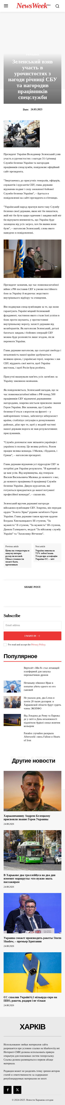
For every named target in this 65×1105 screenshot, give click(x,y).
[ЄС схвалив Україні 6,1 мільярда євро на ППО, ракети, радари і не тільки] (32, 972)
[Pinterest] (36, 596)
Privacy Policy (38, 644)
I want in (30, 636)
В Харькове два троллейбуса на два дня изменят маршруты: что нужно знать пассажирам (29, 878)
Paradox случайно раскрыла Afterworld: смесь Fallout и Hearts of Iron (42, 737)
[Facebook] (20, 596)
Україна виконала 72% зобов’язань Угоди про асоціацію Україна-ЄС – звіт (46, 554)
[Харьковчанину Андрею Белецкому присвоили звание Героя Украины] (32, 791)
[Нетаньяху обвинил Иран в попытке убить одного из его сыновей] (12, 686)
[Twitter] (28, 596)
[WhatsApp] (45, 596)
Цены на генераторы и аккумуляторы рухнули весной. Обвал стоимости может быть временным (17, 557)
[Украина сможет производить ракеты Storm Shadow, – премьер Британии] (32, 913)
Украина (32, 54)
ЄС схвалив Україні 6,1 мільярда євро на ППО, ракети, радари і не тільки (30, 999)
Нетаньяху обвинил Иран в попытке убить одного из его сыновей (40, 686)
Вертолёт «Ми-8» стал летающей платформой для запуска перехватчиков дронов (41, 671)
